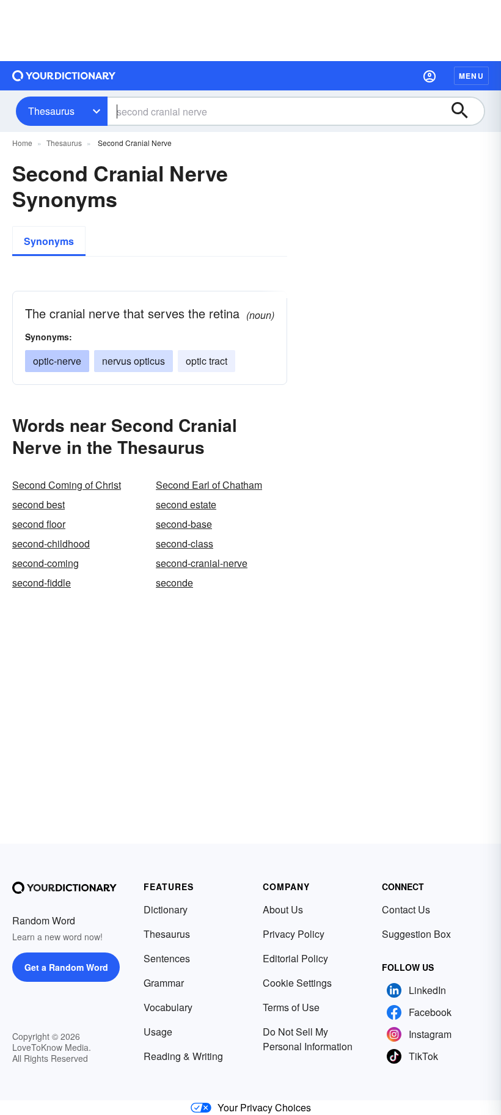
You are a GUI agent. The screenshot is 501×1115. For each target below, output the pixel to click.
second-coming (45, 563)
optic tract (206, 361)
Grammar (164, 983)
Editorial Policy (295, 958)
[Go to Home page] (64, 75)
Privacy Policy (293, 934)
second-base (184, 524)
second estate (186, 504)
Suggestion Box (416, 934)
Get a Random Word (66, 967)
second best (38, 504)
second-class (184, 543)
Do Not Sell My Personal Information (308, 1039)
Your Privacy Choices (264, 1107)
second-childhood (51, 543)
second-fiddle (41, 583)
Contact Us (406, 909)
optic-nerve (57, 361)
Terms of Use (291, 1007)
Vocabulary (168, 1007)
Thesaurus (51, 111)
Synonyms (49, 241)
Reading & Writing (183, 1056)
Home (22, 142)
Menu (471, 75)
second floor (38, 524)
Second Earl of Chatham (209, 485)
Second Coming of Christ (66, 485)
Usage (158, 1032)
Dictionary (166, 909)
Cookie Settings (297, 983)
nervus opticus (133, 361)
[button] (429, 76)
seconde (174, 583)
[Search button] (465, 111)
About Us (283, 909)
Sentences (167, 958)
